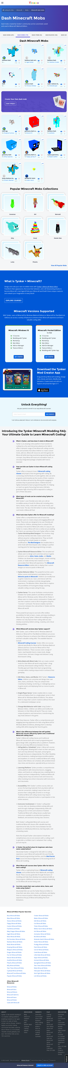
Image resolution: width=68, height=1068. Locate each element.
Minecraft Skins (11, 989)
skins (32, 556)
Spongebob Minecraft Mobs (42, 963)
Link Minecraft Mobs (40, 976)
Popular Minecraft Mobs (14, 976)
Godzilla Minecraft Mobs (14, 960)
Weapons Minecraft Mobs (15, 950)
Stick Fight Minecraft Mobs (42, 973)
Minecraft (19, 10)
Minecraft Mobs (12, 987)
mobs (41, 556)
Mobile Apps (28, 1024)
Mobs (27, 10)
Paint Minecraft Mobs (40, 947)
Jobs (25, 1022)
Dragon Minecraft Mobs (14, 952)
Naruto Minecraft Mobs (14, 957)
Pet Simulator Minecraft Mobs (16, 939)
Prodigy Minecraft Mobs (41, 944)
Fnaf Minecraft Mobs (13, 929)
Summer (38, 1036)
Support (26, 1018)
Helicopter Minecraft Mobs (42, 971)
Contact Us (52, 1060)
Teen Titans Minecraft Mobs (42, 965)
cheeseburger (53, 86)
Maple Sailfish (53, 157)
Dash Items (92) (37, 35)
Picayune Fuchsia (9, 133)
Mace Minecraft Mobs (13, 936)
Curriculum (38, 1016)
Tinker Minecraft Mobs (41, 926)
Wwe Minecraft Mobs (13, 918)
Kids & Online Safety (36, 1060)
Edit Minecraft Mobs (40, 921)
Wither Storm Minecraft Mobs (43, 929)
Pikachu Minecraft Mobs (14, 963)
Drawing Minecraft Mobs (14, 947)
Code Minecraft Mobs (40, 952)
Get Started (19, 357)
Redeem (37, 1020)
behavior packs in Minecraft (28, 577)
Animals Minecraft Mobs (41, 960)
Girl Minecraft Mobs (40, 931)
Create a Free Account (45, 1065)
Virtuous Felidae (31, 86)
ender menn (30, 180)
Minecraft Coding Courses (27, 643)
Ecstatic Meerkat (9, 180)
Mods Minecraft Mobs (13, 944)
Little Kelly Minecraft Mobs (42, 955)
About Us (27, 1016)
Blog (25, 1014)
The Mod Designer (34, 543)
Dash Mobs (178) (22, 35)
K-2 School (61, 1036)
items (36, 556)
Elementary (61, 1024)
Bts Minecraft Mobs (40, 936)
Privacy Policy (25, 1060)
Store (25, 1032)
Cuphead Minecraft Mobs (14, 971)
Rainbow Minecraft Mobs (14, 942)
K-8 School (61, 1038)
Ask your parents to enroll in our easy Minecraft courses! (34, 408)
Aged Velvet (29, 62)
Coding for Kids (9, 10)
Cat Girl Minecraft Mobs (41, 950)
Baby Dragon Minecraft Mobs (16, 931)
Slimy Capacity (8, 157)
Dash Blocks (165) (51, 35)
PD (59, 1044)
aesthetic (52, 133)
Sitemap (26, 1026)
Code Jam (50, 1048)
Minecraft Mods (12, 1000)
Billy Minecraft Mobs (13, 965)
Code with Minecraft (13, 1002)
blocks (49, 556)
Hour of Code (51, 1050)
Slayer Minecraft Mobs (41, 957)
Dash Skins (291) (8, 35)
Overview (38, 1014)
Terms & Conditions (15, 1060)
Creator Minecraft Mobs (41, 915)
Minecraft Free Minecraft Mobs (16, 973)
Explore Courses (13, 300)
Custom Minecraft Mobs (14, 926)
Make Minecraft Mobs (40, 968)
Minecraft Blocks (12, 992)
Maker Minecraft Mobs (41, 918)
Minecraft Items (12, 997)
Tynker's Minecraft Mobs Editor (47, 287)
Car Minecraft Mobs (40, 923)
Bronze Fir (29, 133)
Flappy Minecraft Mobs (14, 923)
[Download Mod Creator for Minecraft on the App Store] (43, 390)
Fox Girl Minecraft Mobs (14, 955)
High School (62, 1030)
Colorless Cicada (54, 62)
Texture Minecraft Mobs (14, 921)
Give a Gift (38, 1018)
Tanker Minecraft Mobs (41, 942)
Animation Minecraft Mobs (42, 934)
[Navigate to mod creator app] (18, 379)
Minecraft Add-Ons (13, 995)
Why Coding (39, 1022)
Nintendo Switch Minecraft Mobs (44, 939)
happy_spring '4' (31, 157)
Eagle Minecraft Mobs (13, 934)
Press (25, 1020)
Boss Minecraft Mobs (13, 915)
